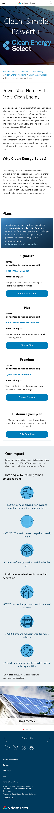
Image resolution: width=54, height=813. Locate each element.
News (5, 776)
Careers (6, 765)
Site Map (7, 771)
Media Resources (10, 759)
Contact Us (27, 738)
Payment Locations (10, 782)
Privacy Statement (29, 794)
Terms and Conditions (12, 794)
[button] (23, 729)
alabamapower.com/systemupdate (21, 244)
